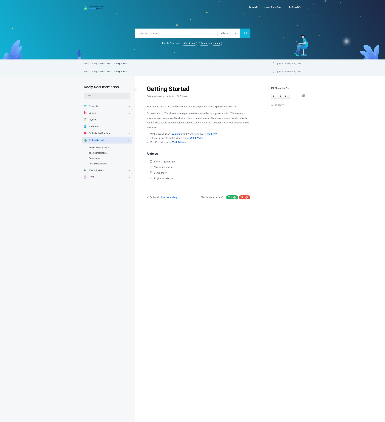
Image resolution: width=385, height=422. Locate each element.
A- (274, 96)
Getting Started (96, 140)
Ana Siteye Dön (273, 7)
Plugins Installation (98, 163)
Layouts (92, 119)
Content (92, 113)
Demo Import (95, 158)
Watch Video (196, 138)
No (244, 197)
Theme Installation (98, 153)
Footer (204, 43)
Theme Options (96, 170)
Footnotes (94, 126)
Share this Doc (282, 88)
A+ (286, 96)
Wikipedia (177, 134)
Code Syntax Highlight (99, 133)
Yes (231, 197)
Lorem (216, 43)
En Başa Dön (295, 7)
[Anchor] (159, 153)
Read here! (211, 134)
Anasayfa (253, 7)
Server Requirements (99, 147)
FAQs (91, 177)
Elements (93, 106)
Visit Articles (179, 142)
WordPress (189, 43)
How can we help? (170, 197)
